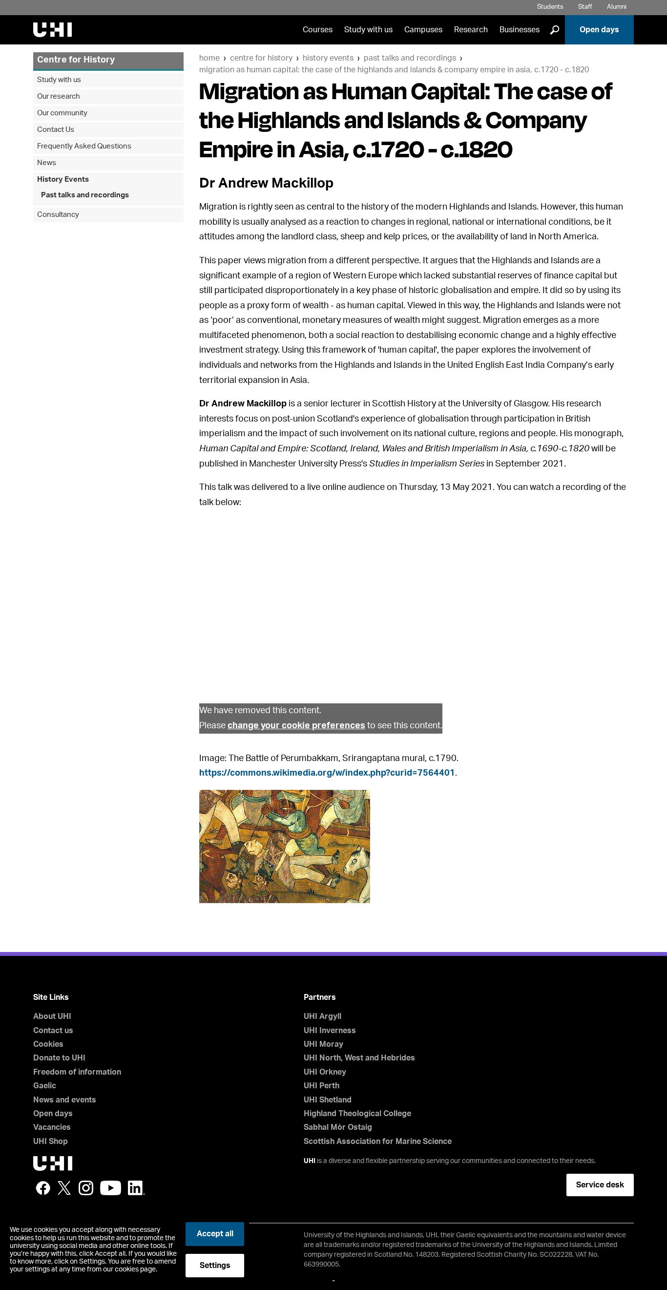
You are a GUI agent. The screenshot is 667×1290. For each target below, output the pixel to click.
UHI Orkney (325, 1072)
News (46, 163)
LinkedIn (136, 1188)
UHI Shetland (328, 1100)
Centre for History (261, 58)
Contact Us (55, 129)
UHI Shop (50, 1141)
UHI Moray (323, 1044)
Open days (599, 30)
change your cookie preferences (296, 725)
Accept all (215, 1234)
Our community (62, 113)
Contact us (53, 1031)
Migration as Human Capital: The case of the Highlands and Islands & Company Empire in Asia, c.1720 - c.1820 (394, 70)
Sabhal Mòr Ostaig (338, 1127)
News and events (64, 1100)
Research (471, 30)
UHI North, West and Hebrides (359, 1058)
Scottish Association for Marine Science (378, 1141)
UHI (309, 1161)
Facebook (43, 1188)
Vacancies (52, 1127)
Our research (58, 96)
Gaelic (44, 1086)
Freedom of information (77, 1072)
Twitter (64, 1188)
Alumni (616, 7)
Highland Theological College (357, 1114)
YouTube (110, 1188)
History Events (328, 58)
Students (550, 7)
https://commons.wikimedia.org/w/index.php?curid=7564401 (327, 773)
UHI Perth (321, 1086)
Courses (318, 30)
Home (209, 58)
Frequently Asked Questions (84, 146)
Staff (585, 7)
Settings (215, 1265)
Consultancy (58, 214)
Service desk (600, 1185)
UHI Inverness (330, 1031)
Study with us (368, 30)
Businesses (520, 30)
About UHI (52, 1016)
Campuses (423, 30)
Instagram (86, 1188)
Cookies (48, 1044)
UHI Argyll (322, 1016)
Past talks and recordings (410, 58)
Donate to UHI (59, 1058)
